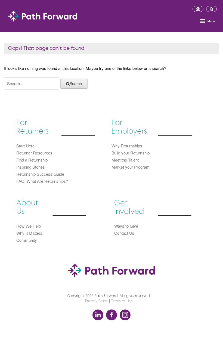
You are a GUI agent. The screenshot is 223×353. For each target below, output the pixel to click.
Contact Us (124, 233)
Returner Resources (34, 153)
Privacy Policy (96, 301)
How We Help (28, 226)
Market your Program (131, 167)
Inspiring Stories (30, 167)
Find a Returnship (32, 160)
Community (26, 240)
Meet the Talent (125, 160)
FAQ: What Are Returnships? (42, 181)
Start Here (25, 145)
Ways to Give (126, 226)
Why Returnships (127, 145)
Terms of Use (122, 301)
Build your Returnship (131, 153)
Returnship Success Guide (40, 174)
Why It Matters (29, 233)
